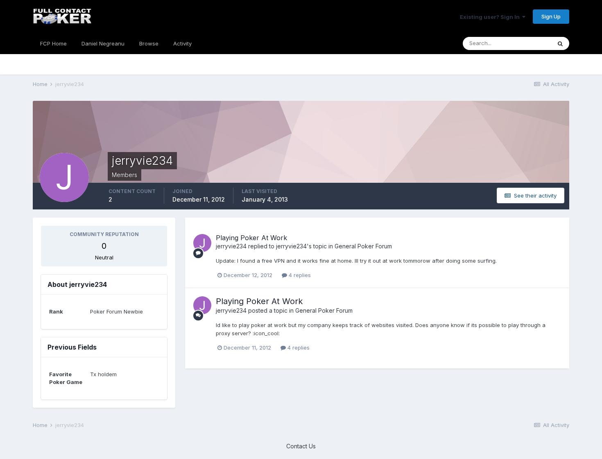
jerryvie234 (231, 246)
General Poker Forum (363, 246)
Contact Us (301, 446)
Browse (148, 43)
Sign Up (551, 16)
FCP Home (53, 43)
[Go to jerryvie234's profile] (202, 243)
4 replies (299, 275)
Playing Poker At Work (251, 238)
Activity (182, 43)
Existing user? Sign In (491, 17)
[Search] (560, 43)
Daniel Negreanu (102, 43)
